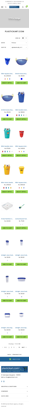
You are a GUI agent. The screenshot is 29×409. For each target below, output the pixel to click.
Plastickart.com (7, 71)
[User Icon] (23, 7)
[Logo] (14, 7)
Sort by (3, 47)
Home (9, 354)
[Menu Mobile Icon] (2, 7)
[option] (14, 359)
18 (19, 347)
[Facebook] (1, 381)
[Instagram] (3, 381)
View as (17, 38)
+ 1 (26, 115)
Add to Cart (21, 83)
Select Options (7, 83)
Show (3, 43)
